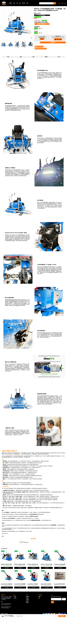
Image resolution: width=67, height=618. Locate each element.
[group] (4, 44)
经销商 (39, 596)
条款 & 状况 (6, 613)
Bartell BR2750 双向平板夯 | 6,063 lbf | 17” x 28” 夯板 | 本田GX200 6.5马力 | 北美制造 (47, 584)
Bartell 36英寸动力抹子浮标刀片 (60, 584)
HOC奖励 (15, 598)
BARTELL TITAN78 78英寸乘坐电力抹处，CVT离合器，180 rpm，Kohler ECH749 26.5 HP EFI (47, 564)
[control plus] (39, 42)
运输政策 (27, 596)
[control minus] (34, 42)
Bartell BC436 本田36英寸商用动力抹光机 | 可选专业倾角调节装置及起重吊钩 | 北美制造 (60, 564)
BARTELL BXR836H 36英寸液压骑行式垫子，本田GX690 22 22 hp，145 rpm (33, 564)
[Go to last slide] (2, 44)
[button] (60, 3)
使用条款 (27, 602)
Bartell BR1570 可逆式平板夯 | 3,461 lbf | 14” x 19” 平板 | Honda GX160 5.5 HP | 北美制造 (33, 584)
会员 (39, 598)
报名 (52, 602)
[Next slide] (32, 44)
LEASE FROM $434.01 (42, 24)
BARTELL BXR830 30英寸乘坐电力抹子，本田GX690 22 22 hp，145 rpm (7, 564)
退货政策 (27, 599)
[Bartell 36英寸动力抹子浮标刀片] (60, 576)
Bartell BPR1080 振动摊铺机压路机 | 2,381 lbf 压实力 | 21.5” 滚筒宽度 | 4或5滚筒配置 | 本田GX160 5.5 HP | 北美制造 (20, 584)
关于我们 (15, 596)
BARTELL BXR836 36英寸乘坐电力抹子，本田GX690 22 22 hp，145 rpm (20, 564)
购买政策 (27, 598)
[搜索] (54, 3)
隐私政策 (27, 601)
